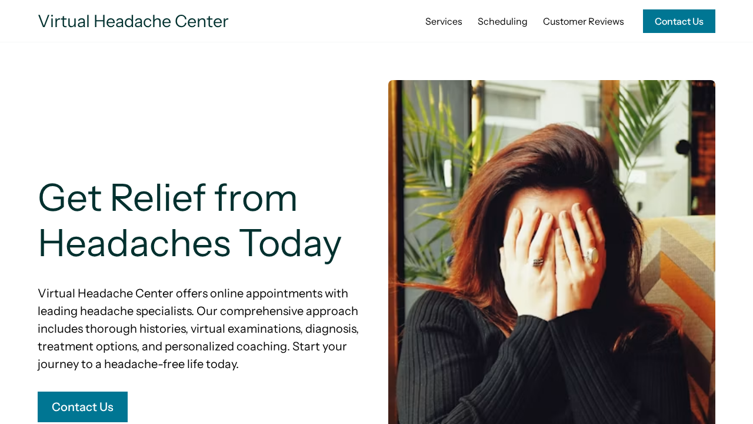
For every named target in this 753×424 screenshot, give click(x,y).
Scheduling (503, 21)
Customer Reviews (583, 21)
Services (443, 21)
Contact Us (679, 21)
